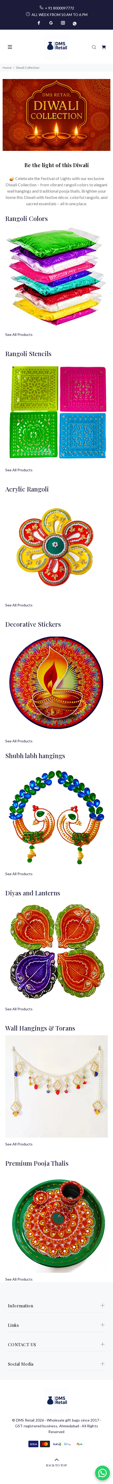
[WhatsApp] (74, 23)
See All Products (19, 334)
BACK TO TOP (56, 1465)
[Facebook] (39, 22)
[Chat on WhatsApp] (102, 1473)
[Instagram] (63, 22)
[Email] (51, 22)
